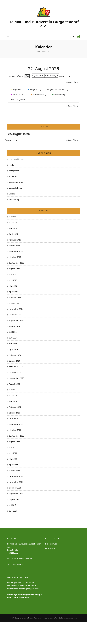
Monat (12, 76)
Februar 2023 (15, 407)
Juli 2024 (13, 332)
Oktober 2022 (15, 430)
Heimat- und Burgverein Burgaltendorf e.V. (43, 24)
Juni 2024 (13, 338)
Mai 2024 (13, 343)
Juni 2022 (13, 453)
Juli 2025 (13, 274)
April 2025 (13, 292)
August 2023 (14, 384)
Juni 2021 (13, 511)
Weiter (62, 76)
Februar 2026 (15, 240)
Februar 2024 (15, 355)
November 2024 (16, 309)
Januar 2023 (14, 413)
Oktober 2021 (15, 488)
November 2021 (16, 482)
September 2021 (16, 493)
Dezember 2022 (16, 418)
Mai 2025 (13, 286)
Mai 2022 (13, 459)
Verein (12, 194)
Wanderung (14, 199)
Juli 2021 (12, 505)
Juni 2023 (13, 395)
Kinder (12, 165)
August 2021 (14, 499)
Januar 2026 (14, 245)
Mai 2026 (13, 228)
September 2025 (16, 263)
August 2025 (14, 268)
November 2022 (16, 424)
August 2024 (14, 326)
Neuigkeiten (14, 170)
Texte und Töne (16, 182)
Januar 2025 (14, 303)
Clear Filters (72, 82)
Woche (20, 76)
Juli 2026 (13, 217)
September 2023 (16, 378)
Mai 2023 (13, 401)
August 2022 (14, 441)
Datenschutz (51, 544)
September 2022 (16, 436)
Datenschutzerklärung (68, 618)
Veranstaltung (15, 188)
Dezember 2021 (16, 476)
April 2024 (13, 349)
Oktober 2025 (15, 257)
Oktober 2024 (15, 314)
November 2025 (16, 251)
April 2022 (13, 465)
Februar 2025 (15, 297)
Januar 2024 (14, 361)
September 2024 (16, 320)
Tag (27, 76)
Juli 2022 (12, 447)
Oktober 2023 (15, 372)
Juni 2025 (13, 280)
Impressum (50, 548)
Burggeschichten (16, 159)
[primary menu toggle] (8, 37)
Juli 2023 (12, 389)
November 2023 (16, 366)
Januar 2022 (14, 470)
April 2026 (13, 234)
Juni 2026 (13, 222)
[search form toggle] (74, 37)
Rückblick (13, 176)
